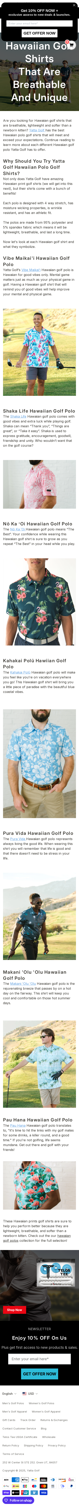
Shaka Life (18, 416)
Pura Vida (18, 839)
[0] (71, 45)
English (7, 1393)
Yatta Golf (37, 130)
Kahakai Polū (20, 672)
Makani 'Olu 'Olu (23, 984)
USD (31, 1393)
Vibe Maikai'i (31, 270)
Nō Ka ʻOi (18, 529)
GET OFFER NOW (39, 1374)
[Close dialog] (74, 5)
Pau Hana (18, 1125)
